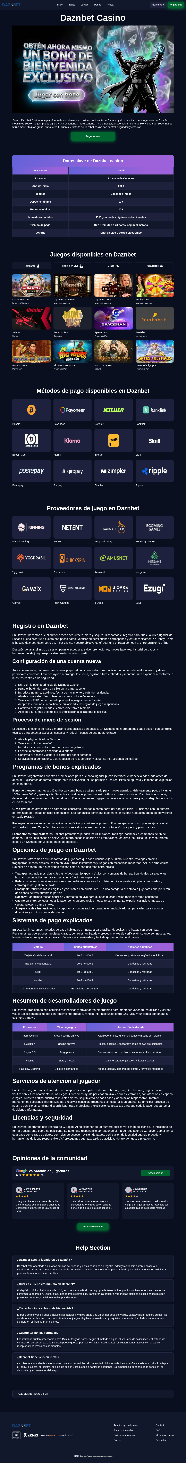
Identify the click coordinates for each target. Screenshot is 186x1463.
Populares (29, 266)
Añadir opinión (155, 1173)
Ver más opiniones (93, 1226)
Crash (111, 266)
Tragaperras (152, 266)
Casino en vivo (70, 266)
